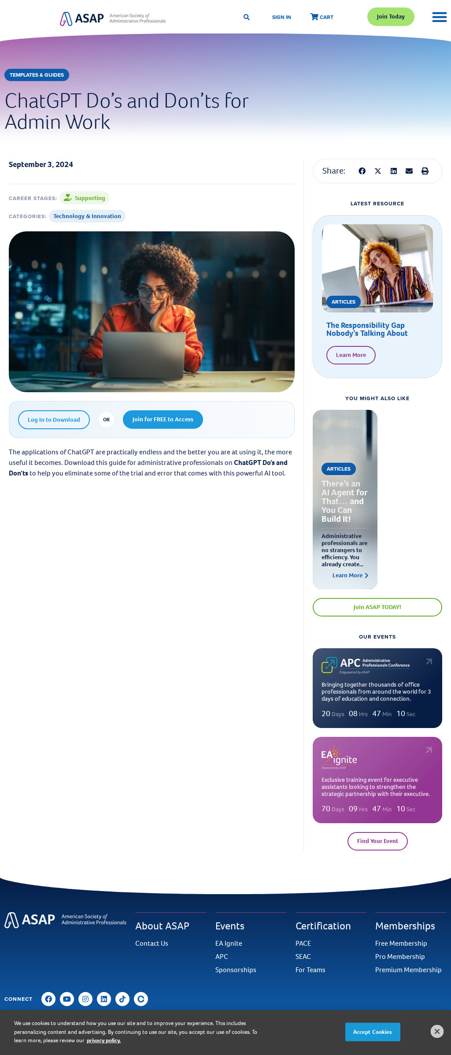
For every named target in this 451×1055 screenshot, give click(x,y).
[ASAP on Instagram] (85, 999)
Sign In (281, 17)
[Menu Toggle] (439, 17)
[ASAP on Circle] (141, 999)
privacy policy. (104, 1040)
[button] (362, 170)
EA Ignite (228, 943)
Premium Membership (408, 970)
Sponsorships (235, 970)
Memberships (405, 925)
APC (221, 956)
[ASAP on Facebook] (48, 999)
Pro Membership (400, 956)
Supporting (90, 198)
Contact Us (151, 943)
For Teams (310, 970)
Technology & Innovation (87, 216)
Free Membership (401, 943)
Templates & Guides (37, 74)
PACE (303, 943)
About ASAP (162, 925)
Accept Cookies (372, 1032)
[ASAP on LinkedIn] (104, 999)
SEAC (303, 956)
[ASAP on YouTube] (67, 999)
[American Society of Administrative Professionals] (113, 19)
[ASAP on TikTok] (122, 999)
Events (229, 925)
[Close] (437, 1031)
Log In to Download (54, 420)
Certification (323, 925)
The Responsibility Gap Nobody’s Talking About (367, 329)
